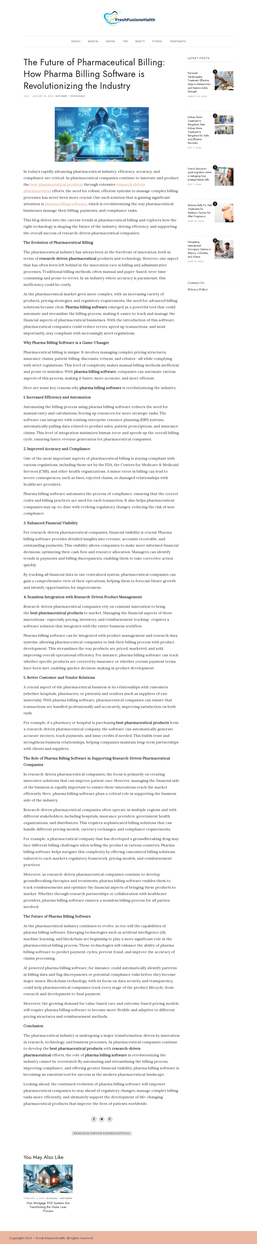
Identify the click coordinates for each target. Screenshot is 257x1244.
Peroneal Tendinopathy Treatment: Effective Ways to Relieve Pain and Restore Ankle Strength (199, 82)
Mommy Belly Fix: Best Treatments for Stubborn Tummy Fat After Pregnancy (200, 210)
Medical (93, 41)
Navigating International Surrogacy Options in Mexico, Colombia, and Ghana (199, 249)
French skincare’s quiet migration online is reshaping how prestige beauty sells (199, 174)
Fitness (157, 41)
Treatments (178, 41)
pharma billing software (66, 204)
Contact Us (196, 283)
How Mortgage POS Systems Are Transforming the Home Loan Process (48, 1207)
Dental (110, 41)
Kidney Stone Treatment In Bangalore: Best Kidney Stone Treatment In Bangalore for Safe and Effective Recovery (198, 130)
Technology (77, 96)
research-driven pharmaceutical (102, 1133)
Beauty (140, 41)
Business (51, 1198)
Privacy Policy (198, 289)
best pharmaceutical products (56, 184)
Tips (125, 41)
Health (76, 41)
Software (61, 96)
